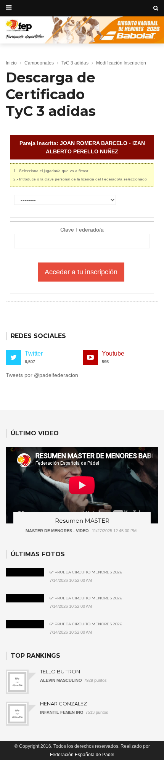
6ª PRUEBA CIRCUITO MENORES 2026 (86, 572)
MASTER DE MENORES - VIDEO (57, 530)
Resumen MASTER (82, 520)
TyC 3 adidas (74, 63)
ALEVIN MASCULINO (61, 680)
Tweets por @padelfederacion (42, 375)
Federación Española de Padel (82, 754)
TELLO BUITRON (60, 671)
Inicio (11, 63)
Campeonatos (39, 63)
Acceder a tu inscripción (81, 272)
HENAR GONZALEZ (63, 703)
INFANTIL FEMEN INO (62, 712)
